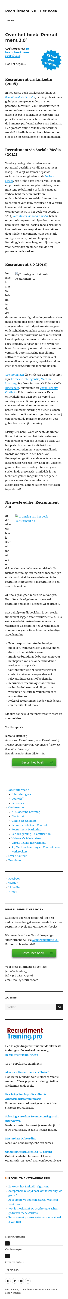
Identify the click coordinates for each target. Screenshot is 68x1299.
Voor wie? (18, 798)
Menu (10, 20)
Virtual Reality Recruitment (29, 842)
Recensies (18, 803)
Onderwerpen (16, 807)
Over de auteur (17, 856)
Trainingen (15, 860)
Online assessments (24, 820)
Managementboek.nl (45, 939)
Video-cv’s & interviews (26, 838)
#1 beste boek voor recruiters (17, 52)
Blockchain (12, 387)
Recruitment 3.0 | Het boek (31, 11)
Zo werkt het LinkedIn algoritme (28, 1186)
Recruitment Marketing (26, 829)
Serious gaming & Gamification (31, 833)
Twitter (13, 883)
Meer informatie (18, 789)
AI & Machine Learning (26, 811)
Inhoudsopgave (21, 794)
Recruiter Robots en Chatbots (30, 825)
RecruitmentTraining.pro (21, 1054)
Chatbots (11, 392)
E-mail (12, 891)
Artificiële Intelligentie (25, 379)
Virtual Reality (49, 387)
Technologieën (14, 374)
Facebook (14, 878)
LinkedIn (14, 887)
